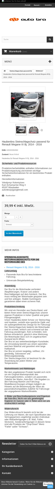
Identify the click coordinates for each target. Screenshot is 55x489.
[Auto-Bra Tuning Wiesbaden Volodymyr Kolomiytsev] (27, 20)
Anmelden (48, 5)
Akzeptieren (48, 484)
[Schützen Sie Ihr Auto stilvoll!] (27, 1)
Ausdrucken (10, 196)
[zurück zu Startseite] (4, 71)
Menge (7, 213)
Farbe (6, 221)
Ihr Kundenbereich (12, 466)
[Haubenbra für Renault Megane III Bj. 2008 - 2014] (21, 129)
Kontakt (27, 5)
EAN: (4, 150)
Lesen (50, 486)
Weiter (41, 130)
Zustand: (5, 154)
